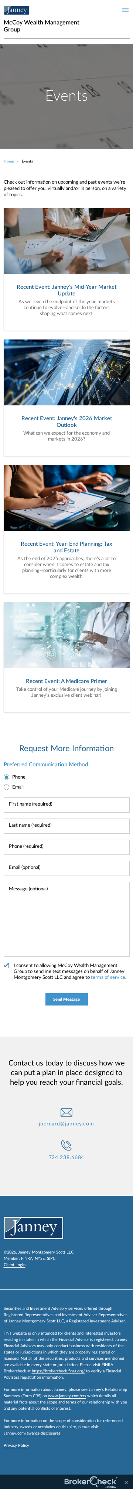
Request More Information (66, 748)
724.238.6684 (67, 1157)
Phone (18, 777)
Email (18, 787)
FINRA (27, 1259)
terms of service (108, 977)
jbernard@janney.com (66, 1124)
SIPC (51, 1259)
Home (9, 161)
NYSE (40, 1259)
